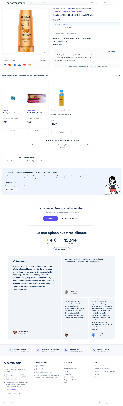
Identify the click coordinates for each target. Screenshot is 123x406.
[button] (92, 3)
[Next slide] (119, 76)
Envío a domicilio (69, 377)
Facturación (97, 377)
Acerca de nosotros (70, 366)
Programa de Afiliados (70, 380)
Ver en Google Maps (11, 389)
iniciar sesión (15, 161)
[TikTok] (19, 393)
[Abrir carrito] (115, 3)
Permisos (96, 374)
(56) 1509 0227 (41, 366)
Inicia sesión (108, 3)
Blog (65, 382)
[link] (79, 8)
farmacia (56, 8)
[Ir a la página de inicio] (16, 3)
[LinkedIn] (15, 393)
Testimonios (67, 374)
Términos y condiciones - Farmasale (105, 371)
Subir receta (50, 218)
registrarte (25, 161)
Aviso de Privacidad (100, 366)
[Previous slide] (115, 76)
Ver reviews (9, 189)
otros (63, 8)
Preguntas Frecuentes (70, 368)
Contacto (67, 371)
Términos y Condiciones (101, 368)
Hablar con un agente (69, 218)
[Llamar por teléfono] (96, 2)
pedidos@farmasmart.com (44, 372)
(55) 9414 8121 (40, 369)
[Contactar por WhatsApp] (100, 2)
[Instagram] (10, 393)
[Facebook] (5, 393)
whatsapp (68, 178)
